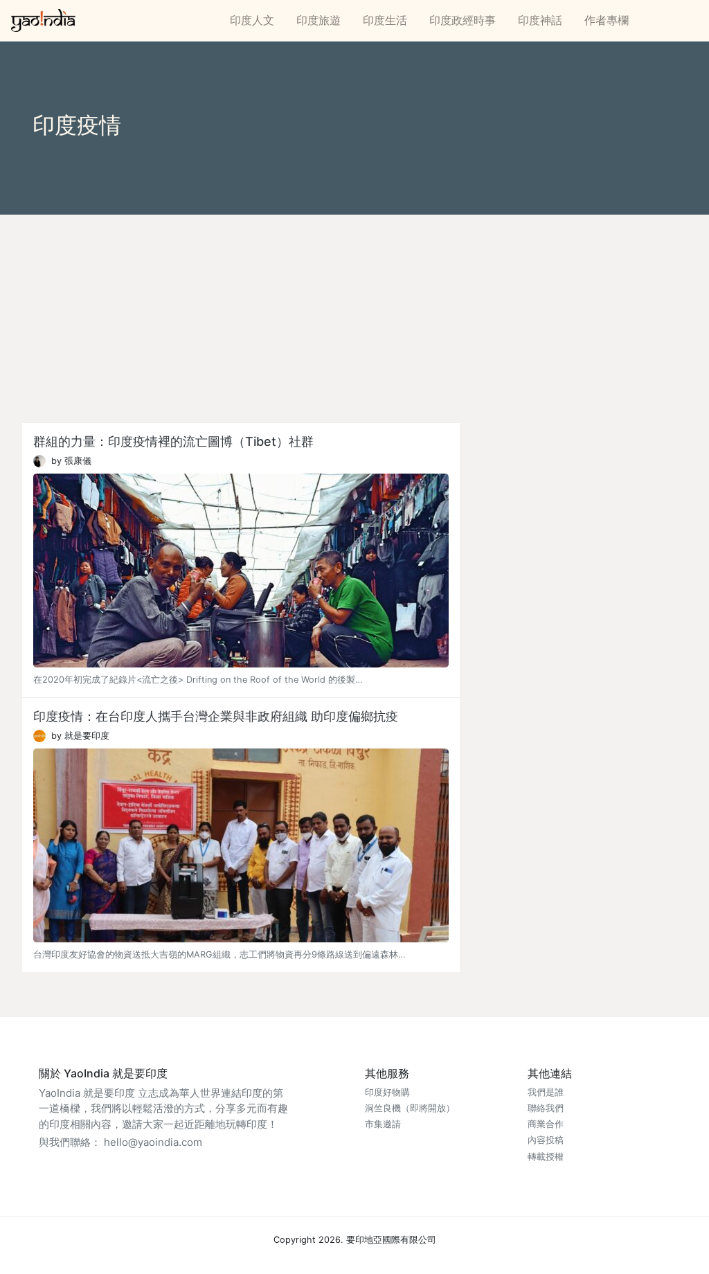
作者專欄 (606, 20)
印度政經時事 (462, 20)
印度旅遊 (318, 20)
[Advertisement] (354, 318)
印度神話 (540, 20)
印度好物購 (387, 1092)
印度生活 (385, 20)
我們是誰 (546, 1092)
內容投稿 (546, 1140)
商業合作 (546, 1124)
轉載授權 (546, 1156)
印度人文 (252, 20)
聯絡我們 (546, 1108)
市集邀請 (383, 1124)
